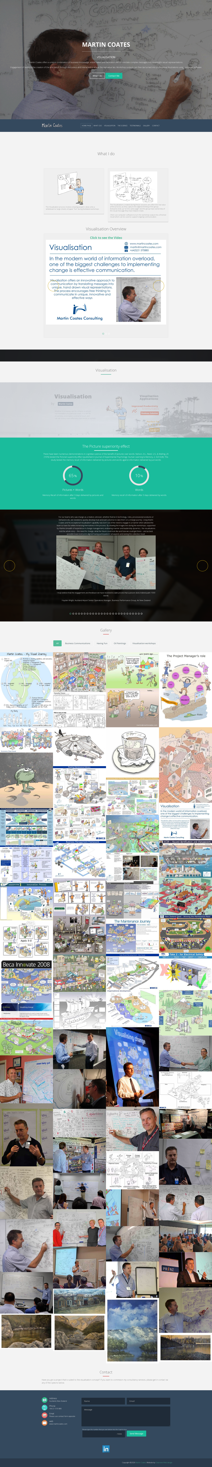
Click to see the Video (106, 238)
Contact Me (113, 75)
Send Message (136, 1433)
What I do (97, 75)
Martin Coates (141, 1462)
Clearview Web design (164, 1462)
